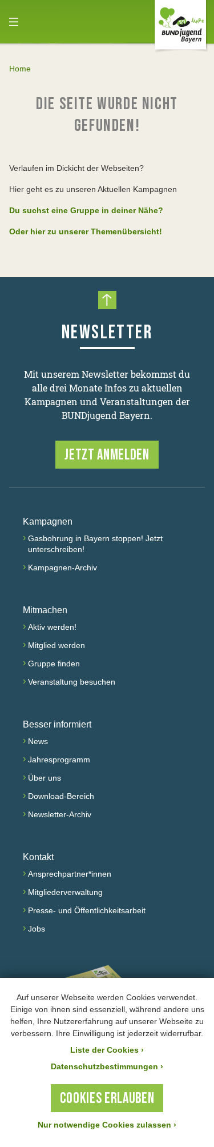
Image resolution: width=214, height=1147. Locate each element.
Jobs (36, 928)
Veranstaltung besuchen (71, 681)
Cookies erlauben (107, 1099)
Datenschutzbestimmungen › (107, 1066)
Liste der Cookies (107, 1049)
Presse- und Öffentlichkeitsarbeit (87, 910)
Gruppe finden (54, 663)
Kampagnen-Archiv (62, 567)
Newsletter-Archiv (59, 814)
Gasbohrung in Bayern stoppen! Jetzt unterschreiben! (95, 544)
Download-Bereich (61, 796)
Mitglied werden (56, 645)
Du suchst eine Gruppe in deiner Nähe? (86, 210)
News (38, 741)
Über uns (44, 777)
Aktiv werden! (52, 627)
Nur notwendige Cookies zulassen (107, 1124)
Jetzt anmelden (106, 455)
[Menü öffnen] (14, 22)
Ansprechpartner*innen (69, 873)
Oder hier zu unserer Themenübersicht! (85, 231)
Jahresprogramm (59, 759)
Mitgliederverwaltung (65, 892)
